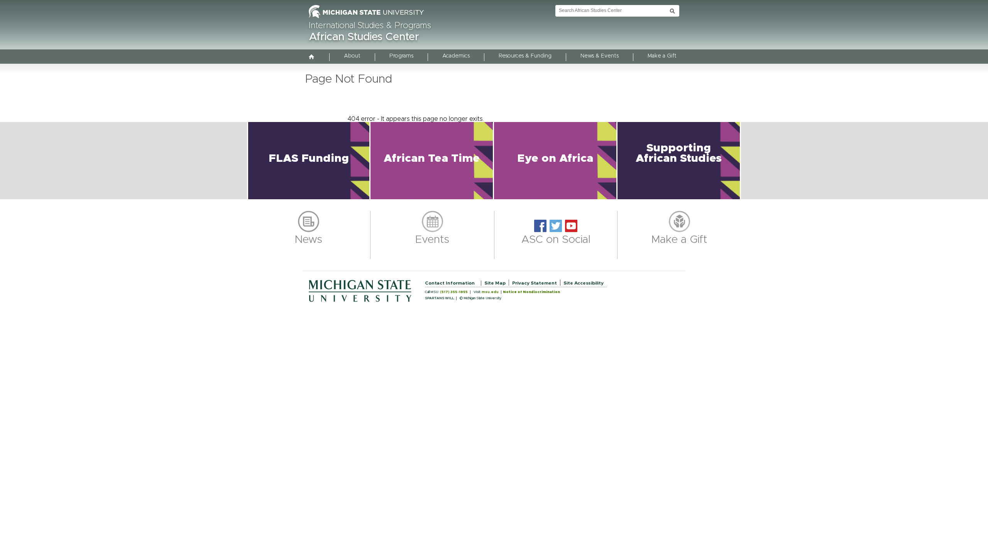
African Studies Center (364, 37)
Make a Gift (662, 56)
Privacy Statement (534, 283)
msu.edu (490, 292)
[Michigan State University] (366, 18)
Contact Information (450, 283)
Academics (456, 56)
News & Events (599, 56)
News (308, 239)
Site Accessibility (583, 283)
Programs (401, 56)
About (352, 56)
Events (432, 239)
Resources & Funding (525, 56)
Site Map (495, 283)
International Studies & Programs (370, 26)
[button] (308, 160)
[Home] (312, 57)
